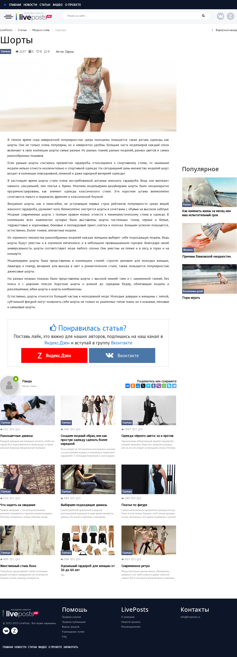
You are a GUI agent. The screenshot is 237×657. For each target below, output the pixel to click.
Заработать (71, 647)
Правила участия (71, 617)
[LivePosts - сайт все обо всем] (34, 16)
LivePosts (6, 30)
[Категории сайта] (8, 16)
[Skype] (169, 386)
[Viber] (158, 386)
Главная (14, 4)
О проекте (73, 4)
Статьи (45, 4)
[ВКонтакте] (127, 386)
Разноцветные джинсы (16, 436)
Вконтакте (121, 343)
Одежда (5, 51)
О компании (128, 617)
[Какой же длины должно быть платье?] (148, 479)
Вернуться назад (226, 30)
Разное (187, 204)
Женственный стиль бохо (18, 566)
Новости (30, 4)
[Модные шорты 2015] (88, 95)
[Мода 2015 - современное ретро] (148, 540)
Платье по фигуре (134, 505)
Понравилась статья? (91, 328)
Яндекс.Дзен (57, 343)
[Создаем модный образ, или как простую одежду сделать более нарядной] (88, 410)
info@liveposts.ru (190, 617)
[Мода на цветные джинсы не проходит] (27, 410)
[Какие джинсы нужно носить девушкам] (88, 479)
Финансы (188, 249)
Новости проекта (130, 622)
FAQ (64, 636)
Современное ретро (135, 566)
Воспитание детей (193, 291)
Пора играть (191, 298)
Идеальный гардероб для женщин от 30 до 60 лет (88, 568)
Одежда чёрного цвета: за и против (147, 436)
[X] (143, 386)
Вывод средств (70, 626)
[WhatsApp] (164, 386)
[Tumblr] (153, 386)
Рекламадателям (130, 626)
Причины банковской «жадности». (206, 256)
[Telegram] (174, 386)
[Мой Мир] (138, 386)
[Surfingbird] (148, 386)
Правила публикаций (74, 622)
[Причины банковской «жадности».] (209, 238)
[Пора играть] (209, 279)
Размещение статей (73, 631)
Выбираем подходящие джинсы (84, 505)
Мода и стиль (41, 30)
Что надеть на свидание (17, 505)
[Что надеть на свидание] (27, 479)
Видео (58, 4)
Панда (69, 51)
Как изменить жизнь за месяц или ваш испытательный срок (206, 213)
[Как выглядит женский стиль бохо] (27, 540)
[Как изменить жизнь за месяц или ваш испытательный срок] (209, 192)
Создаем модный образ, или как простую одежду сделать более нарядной (84, 440)
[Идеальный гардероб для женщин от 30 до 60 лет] (88, 540)
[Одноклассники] (133, 386)
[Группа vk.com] (220, 16)
